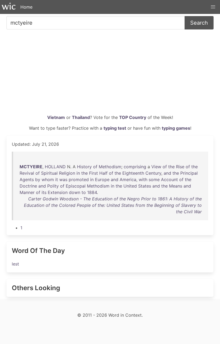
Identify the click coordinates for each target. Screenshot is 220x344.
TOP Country (132, 117)
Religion (67, 173)
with (143, 179)
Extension (58, 192)
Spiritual (49, 173)
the (171, 166)
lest (15, 264)
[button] (213, 7)
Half (103, 173)
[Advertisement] (110, 73)
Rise (180, 166)
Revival (27, 173)
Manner (27, 192)
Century (153, 173)
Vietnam (56, 117)
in (78, 173)
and (167, 173)
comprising (135, 166)
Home (26, 7)
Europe (102, 179)
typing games (176, 128)
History (84, 166)
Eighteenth (133, 173)
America (128, 179)
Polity (53, 186)
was (63, 179)
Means (175, 186)
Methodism (110, 166)
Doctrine (28, 186)
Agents (27, 179)
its (44, 192)
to (84, 192)
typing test (115, 128)
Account (169, 179)
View (156, 166)
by (37, 179)
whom (48, 179)
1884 (92, 192)
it (56, 179)
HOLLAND (55, 166)
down (74, 192)
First (93, 173)
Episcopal (76, 186)
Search (199, 23)
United (130, 186)
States (144, 186)
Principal (189, 173)
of (95, 166)
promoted (79, 179)
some (154, 179)
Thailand (81, 117)
